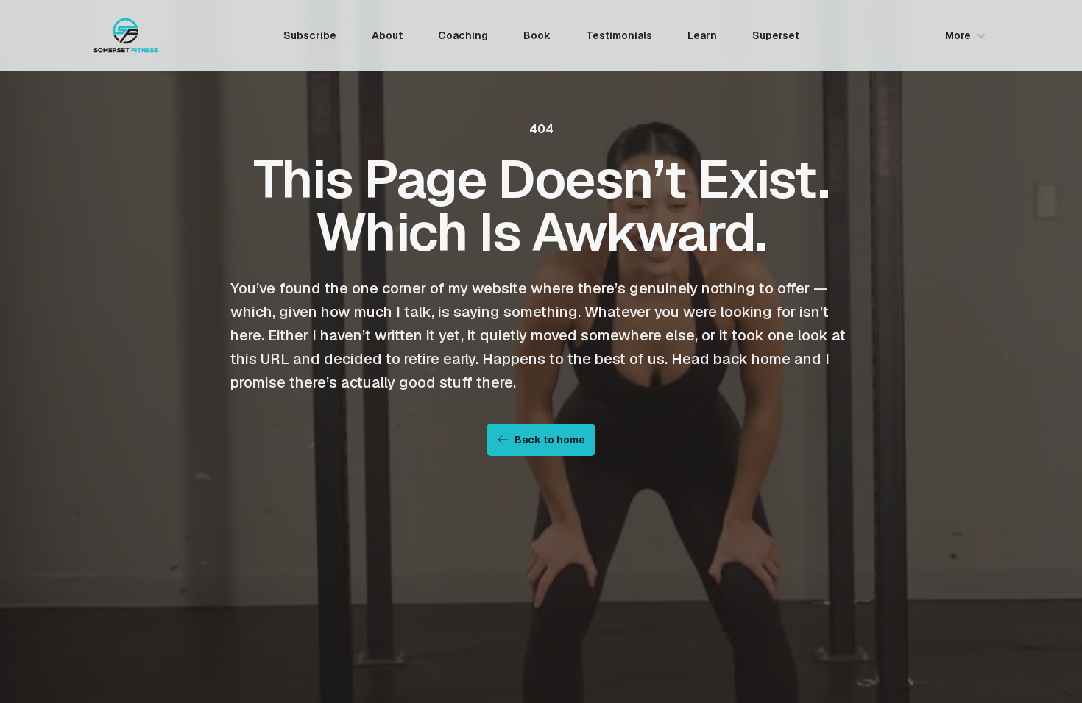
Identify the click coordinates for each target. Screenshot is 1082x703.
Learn (702, 35)
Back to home (550, 439)
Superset (775, 35)
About (387, 35)
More (958, 35)
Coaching (463, 35)
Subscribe (309, 35)
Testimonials (619, 35)
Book (537, 35)
